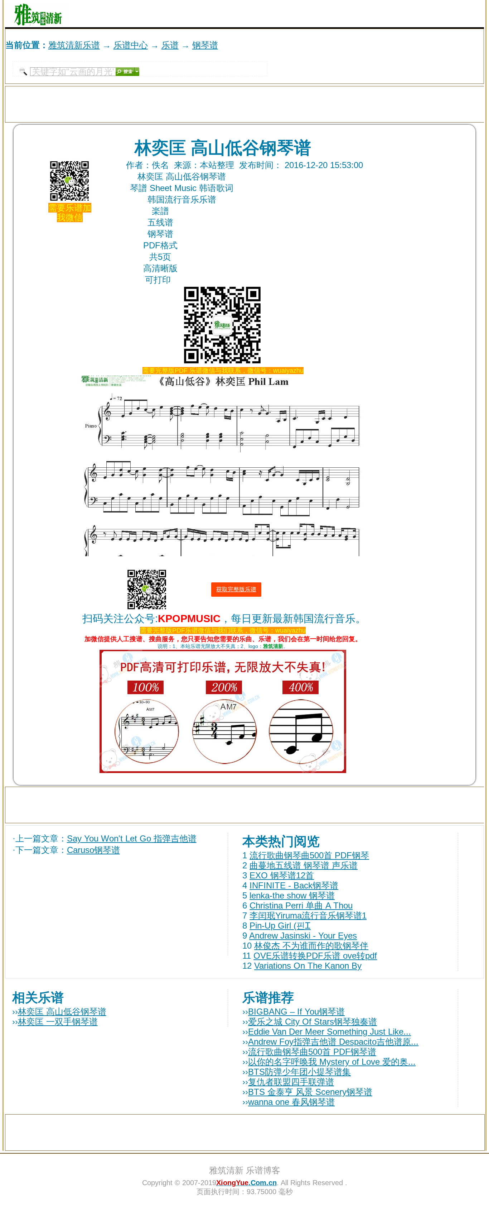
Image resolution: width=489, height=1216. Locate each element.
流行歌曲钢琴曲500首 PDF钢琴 (309, 855)
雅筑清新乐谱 (74, 45)
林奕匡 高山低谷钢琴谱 (62, 1011)
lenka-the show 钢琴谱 (292, 895)
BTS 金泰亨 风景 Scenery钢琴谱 (310, 1092)
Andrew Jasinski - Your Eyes (303, 935)
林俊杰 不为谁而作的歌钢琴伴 (311, 945)
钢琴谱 (205, 45)
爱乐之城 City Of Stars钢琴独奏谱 (312, 1021)
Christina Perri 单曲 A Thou (301, 905)
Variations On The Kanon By (308, 966)
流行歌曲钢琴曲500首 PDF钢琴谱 (312, 1052)
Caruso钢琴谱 (93, 850)
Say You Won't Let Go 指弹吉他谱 (132, 838)
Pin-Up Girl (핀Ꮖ (280, 925)
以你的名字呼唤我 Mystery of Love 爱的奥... (332, 1062)
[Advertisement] (400, 13)
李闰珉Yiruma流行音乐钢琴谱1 (308, 915)
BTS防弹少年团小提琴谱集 (299, 1072)
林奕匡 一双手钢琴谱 (58, 1021)
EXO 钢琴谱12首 (282, 875)
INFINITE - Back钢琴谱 (294, 885)
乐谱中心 (130, 45)
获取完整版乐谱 (236, 589)
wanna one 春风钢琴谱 (291, 1102)
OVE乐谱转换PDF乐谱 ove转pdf (315, 955)
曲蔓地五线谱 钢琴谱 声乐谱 (304, 865)
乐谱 (170, 45)
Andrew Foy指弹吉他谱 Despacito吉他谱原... (333, 1041)
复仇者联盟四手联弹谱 (291, 1082)
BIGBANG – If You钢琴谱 (296, 1011)
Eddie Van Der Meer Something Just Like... (329, 1031)
